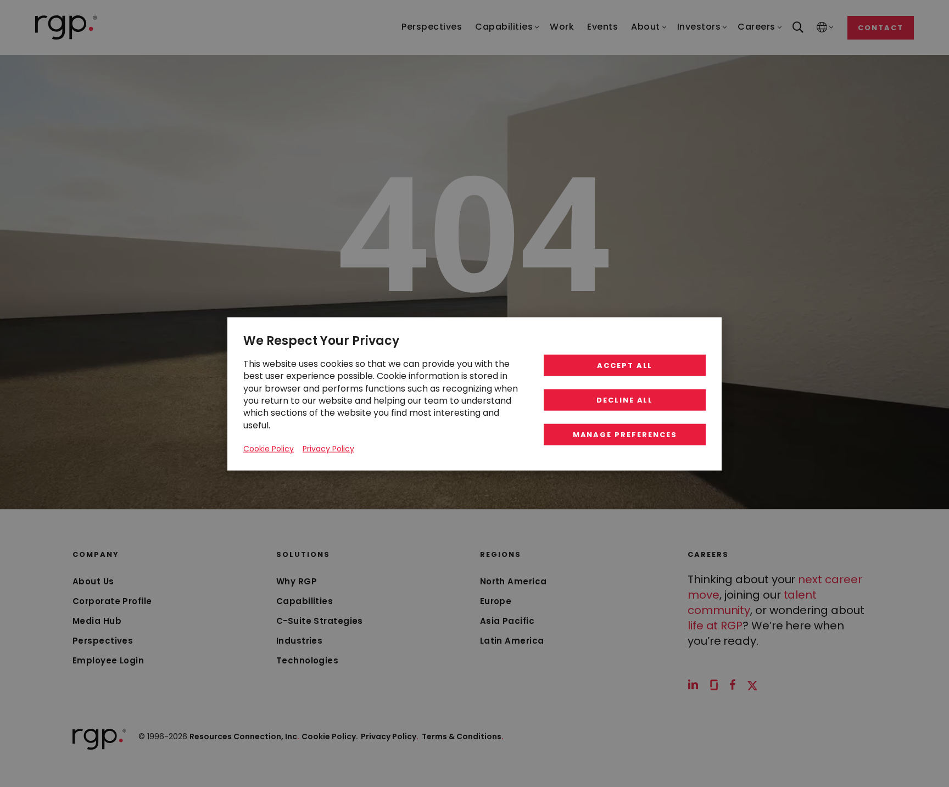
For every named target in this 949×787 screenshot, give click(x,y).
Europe (496, 601)
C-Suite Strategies (319, 621)
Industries (299, 640)
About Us (93, 581)
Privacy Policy (389, 736)
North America (513, 581)
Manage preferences (625, 434)
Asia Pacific (507, 621)
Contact (880, 28)
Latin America (512, 640)
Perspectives (102, 640)
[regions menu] (822, 28)
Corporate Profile (112, 601)
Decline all (624, 399)
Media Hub (96, 621)
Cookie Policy (268, 448)
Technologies (307, 660)
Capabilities (304, 601)
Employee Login (108, 660)
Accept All (625, 365)
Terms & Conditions (463, 736)
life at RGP (715, 625)
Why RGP (296, 581)
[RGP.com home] (66, 27)
